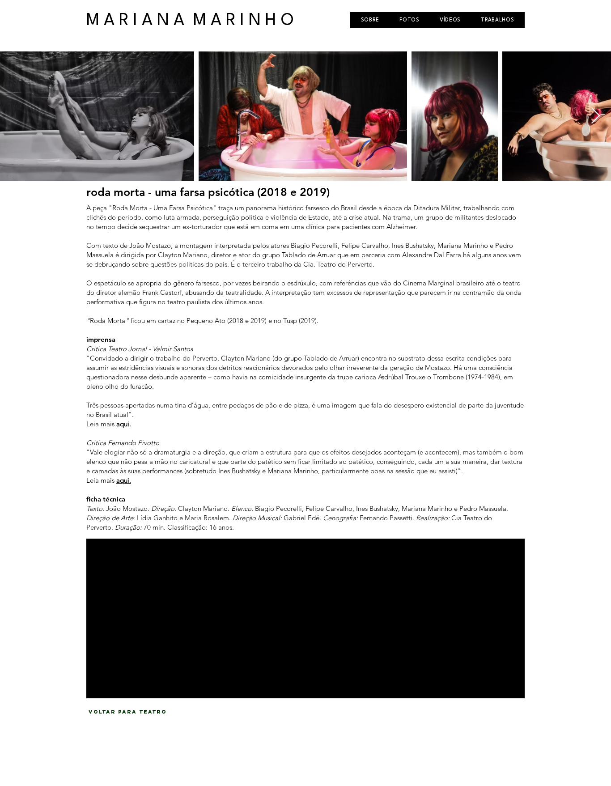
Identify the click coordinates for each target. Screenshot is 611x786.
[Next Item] (595, 116)
